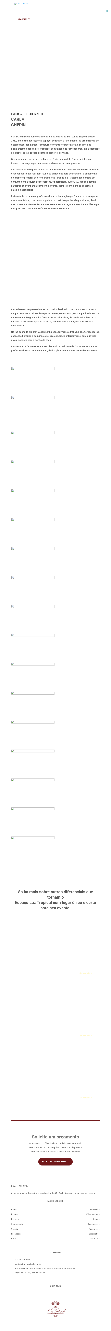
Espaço (14, 1214)
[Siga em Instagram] (58, 1294)
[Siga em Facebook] (52, 1294)
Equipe (96, 1219)
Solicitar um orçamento (55, 1161)
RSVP (13, 1239)
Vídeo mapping (93, 1214)
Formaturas (94, 1229)
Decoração (95, 1209)
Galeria (14, 1229)
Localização (17, 1234)
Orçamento (23, 19)
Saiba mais (84, 973)
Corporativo (94, 1234)
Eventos (15, 1219)
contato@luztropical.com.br (28, 1264)
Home (14, 1209)
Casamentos (94, 1224)
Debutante (95, 1239)
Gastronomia (17, 1224)
